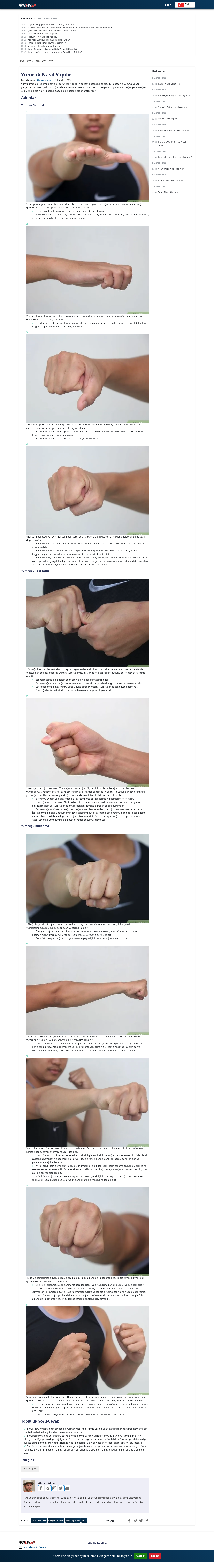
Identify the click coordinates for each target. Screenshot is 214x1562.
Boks (84, 1520)
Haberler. (159, 71)
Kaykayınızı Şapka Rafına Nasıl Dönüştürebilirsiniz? (52, 24)
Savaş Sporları (73, 1520)
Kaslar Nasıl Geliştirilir (169, 83)
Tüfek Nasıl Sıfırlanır (168, 192)
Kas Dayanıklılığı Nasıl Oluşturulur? (175, 95)
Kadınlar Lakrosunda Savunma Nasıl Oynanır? (50, 39)
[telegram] (48, 1488)
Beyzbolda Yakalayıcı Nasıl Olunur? (175, 157)
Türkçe (188, 4)
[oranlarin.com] (27, 5)
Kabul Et (140, 1555)
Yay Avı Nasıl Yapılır (167, 118)
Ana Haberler (28, 18)
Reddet (155, 1555)
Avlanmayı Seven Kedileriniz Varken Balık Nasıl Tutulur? (55, 52)
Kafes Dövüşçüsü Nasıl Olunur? (173, 130)
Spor (168, 4)
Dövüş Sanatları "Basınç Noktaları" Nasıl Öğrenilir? (52, 49)
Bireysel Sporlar (56, 1520)
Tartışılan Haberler (48, 18)
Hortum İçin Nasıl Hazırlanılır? (42, 36)
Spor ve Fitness (38, 1520)
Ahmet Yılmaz (44, 80)
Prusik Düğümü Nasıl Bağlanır (42, 33)
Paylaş (26, 1468)
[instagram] (54, 1488)
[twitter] (61, 1488)
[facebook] (41, 1488)
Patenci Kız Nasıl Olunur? (170, 180)
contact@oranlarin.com (34, 1547)
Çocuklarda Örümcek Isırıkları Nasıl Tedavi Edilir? (52, 30)
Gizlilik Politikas (97, 1543)
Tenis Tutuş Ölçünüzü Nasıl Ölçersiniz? (47, 42)
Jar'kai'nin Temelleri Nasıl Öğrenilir (45, 46)
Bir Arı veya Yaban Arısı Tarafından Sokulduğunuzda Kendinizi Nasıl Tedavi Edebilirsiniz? (71, 27)
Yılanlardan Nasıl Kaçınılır (171, 168)
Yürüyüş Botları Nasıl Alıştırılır (173, 107)
